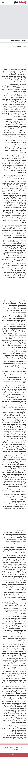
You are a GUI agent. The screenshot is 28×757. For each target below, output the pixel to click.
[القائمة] (7, 2)
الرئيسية (24, 40)
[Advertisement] (14, 21)
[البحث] (3, 2)
